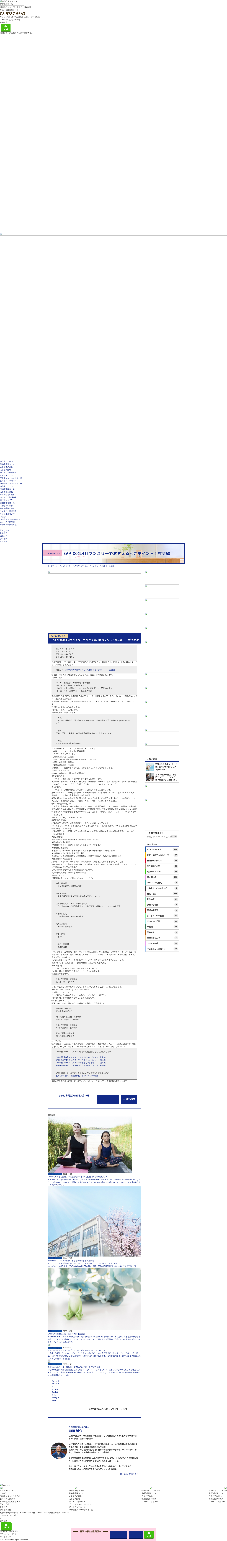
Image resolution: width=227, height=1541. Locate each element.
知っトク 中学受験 (162, 916)
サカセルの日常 (162, 921)
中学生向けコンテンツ (150, 1490)
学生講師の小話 (162, 866)
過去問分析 (162, 877)
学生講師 (3, 541)
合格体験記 (162, 894)
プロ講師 (3, 539)
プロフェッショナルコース (11, 478)
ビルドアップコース (8, 481)
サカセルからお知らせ (162, 949)
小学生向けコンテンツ (78, 1490)
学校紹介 (162, 927)
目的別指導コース (7, 464)
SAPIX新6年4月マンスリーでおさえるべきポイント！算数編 (80, 1057)
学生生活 (162, 932)
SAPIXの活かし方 (58, 636)
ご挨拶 (3, 517)
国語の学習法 (162, 910)
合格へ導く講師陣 (7, 522)
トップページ (52, 566)
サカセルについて (7, 1490)
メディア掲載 (162, 943)
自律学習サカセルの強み (10, 519)
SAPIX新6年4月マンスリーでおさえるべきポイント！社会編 (80, 1065)
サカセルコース (6, 475)
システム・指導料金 (8, 472)
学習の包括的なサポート (10, 525)
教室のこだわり (162, 938)
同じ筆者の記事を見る (129, 1474)
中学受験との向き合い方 (162, 888)
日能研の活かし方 (162, 860)
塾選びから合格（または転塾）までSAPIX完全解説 (77, 1076)
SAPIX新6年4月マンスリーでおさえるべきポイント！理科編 (80, 1063)
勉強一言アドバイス (162, 872)
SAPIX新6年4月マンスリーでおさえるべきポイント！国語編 (90, 670)
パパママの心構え (162, 883)
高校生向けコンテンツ (218, 1490)
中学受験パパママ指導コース (12, 483)
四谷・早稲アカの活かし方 (162, 855)
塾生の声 (162, 899)
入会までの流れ (6, 467)
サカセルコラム (64, 566)
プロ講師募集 (5, 1510)
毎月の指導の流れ (7, 495)
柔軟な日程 (4, 530)
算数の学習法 (162, 905)
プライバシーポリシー (9, 1534)
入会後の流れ (5, 470)
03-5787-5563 (12, 14)
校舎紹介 (3, 533)
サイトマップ (5, 1537)
